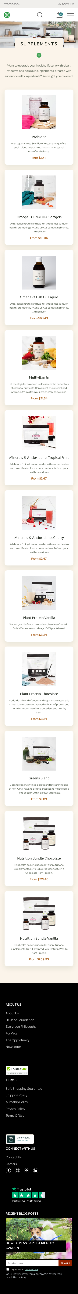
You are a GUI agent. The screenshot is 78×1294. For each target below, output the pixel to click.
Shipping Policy (16, 1095)
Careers (11, 1163)
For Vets (11, 1033)
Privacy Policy (15, 1108)
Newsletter (13, 1046)
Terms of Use (31, 1269)
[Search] (39, 14)
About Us (12, 1013)
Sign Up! (65, 1263)
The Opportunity (17, 1040)
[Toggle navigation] (69, 15)
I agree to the (24, 1269)
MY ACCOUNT (66, 4)
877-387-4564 (12, 4)
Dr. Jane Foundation (20, 1019)
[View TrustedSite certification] (17, 1070)
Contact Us (14, 1157)
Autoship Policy (17, 1101)
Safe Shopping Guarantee (24, 1088)
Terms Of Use (15, 1115)
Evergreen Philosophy (21, 1026)
